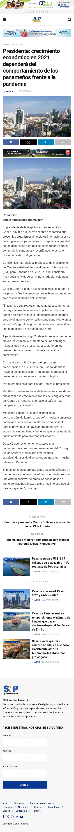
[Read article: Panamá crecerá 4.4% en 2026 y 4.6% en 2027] (16, 599)
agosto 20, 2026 (51, 634)
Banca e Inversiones (40, 803)
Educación (21, 810)
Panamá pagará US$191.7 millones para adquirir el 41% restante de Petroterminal (50, 562)
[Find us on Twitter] (7, 817)
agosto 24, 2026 (51, 571)
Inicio (5, 803)
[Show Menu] (4, 19)
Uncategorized (12, 642)
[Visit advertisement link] (37, 4)
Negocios (23, 807)
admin (9, 91)
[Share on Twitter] (28, 142)
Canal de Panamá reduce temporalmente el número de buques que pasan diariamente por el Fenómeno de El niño (51, 621)
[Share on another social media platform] (63, 142)
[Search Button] (69, 19)
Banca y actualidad (14, 592)
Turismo (37, 810)
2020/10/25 (25, 91)
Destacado (16, 44)
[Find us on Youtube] (21, 817)
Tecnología (53, 807)
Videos (6, 810)
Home (6, 44)
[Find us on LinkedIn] (17, 817)
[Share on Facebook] (11, 142)
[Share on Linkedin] (46, 142)
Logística (7, 807)
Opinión (38, 807)
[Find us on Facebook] (3, 817)
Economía (19, 803)
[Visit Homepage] (36, 19)
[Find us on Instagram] (12, 817)
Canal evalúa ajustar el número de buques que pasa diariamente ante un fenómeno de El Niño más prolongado (50, 649)
